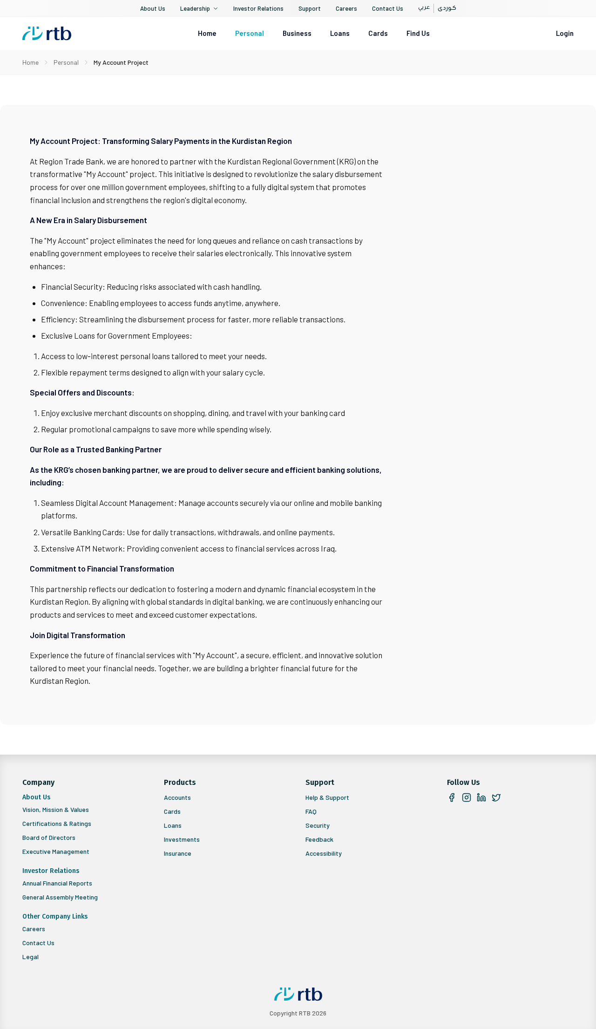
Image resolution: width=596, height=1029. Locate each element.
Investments (182, 839)
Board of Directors (48, 837)
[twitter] (496, 797)
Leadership (195, 8)
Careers (346, 8)
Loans (340, 33)
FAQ (311, 811)
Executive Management (55, 851)
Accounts (177, 797)
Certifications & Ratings (56, 823)
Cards (378, 33)
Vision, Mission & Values (55, 809)
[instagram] (466, 797)
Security (317, 825)
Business (297, 33)
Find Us (418, 33)
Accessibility (323, 853)
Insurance (177, 853)
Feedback (319, 839)
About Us (152, 8)
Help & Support (327, 797)
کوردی (447, 8)
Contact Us (387, 8)
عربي (424, 8)
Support (309, 8)
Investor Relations (258, 8)
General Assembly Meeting (60, 897)
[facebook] (451, 797)
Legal (30, 957)
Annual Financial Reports (57, 883)
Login (565, 33)
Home (207, 33)
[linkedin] (481, 797)
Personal (249, 33)
